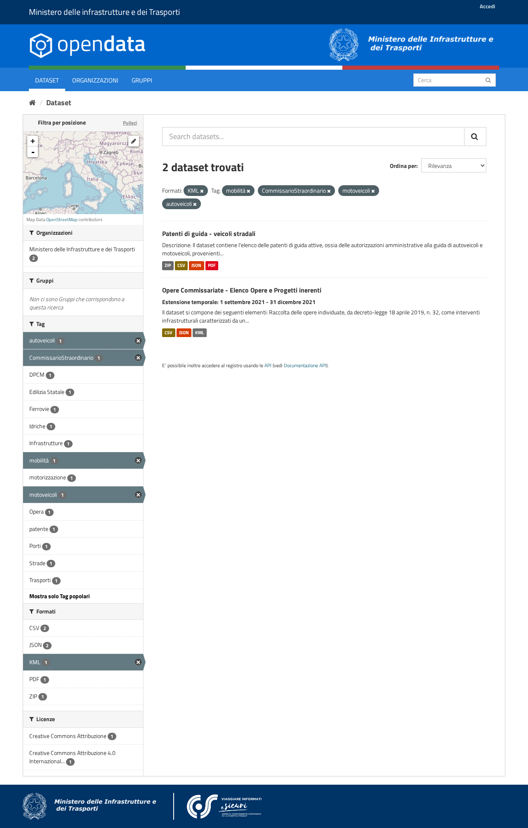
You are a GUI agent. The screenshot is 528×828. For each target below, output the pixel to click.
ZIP (168, 265)
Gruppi (142, 80)
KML (199, 332)
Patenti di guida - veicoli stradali (208, 233)
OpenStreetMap (62, 219)
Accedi (487, 6)
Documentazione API (305, 365)
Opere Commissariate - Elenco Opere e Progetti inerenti (241, 290)
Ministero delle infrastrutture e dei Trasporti (104, 11)
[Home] (32, 102)
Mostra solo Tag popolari (59, 596)
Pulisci (130, 123)
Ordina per (403, 165)
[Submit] (488, 79)
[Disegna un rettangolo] (133, 141)
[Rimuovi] (202, 191)
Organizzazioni (95, 80)
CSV (181, 265)
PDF (212, 265)
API (267, 365)
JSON (196, 265)
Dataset (47, 80)
